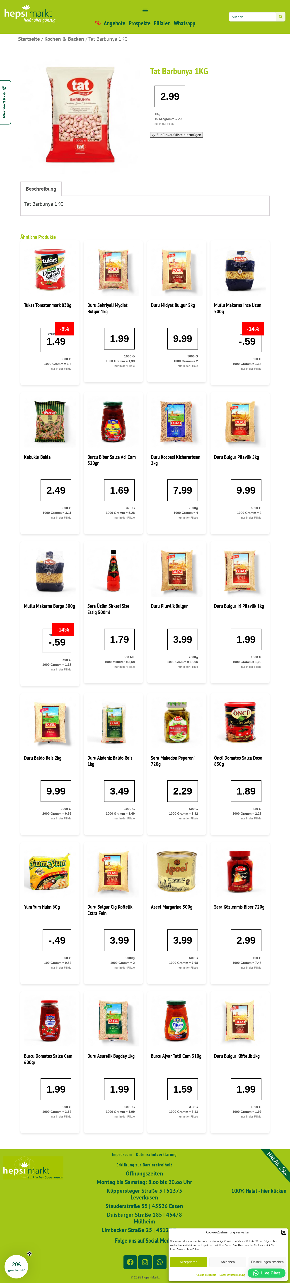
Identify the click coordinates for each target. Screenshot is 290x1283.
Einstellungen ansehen (267, 1262)
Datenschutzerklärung (232, 1274)
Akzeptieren (188, 1262)
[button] (284, 1232)
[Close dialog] (228, 560)
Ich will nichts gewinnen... (189, 759)
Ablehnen (228, 1262)
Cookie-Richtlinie (206, 1274)
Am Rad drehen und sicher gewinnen (189, 745)
